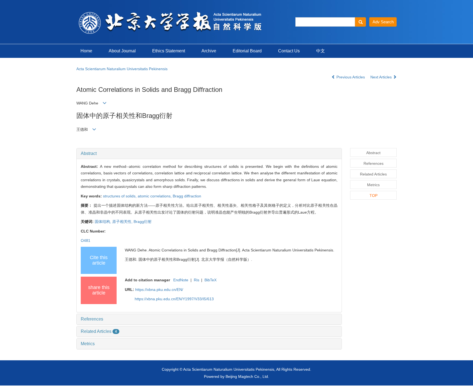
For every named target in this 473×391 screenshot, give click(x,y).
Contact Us (289, 51)
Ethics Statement (168, 51)
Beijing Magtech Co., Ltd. (247, 376)
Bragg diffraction (187, 196)
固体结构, (103, 221)
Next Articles (381, 77)
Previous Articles (350, 77)
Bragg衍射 (143, 221)
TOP (373, 195)
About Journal (122, 51)
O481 (85, 240)
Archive (208, 51)
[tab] (209, 153)
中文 (320, 51)
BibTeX (210, 280)
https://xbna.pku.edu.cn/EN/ (159, 289)
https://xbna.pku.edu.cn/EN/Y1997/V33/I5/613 (174, 299)
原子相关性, (123, 221)
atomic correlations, (155, 196)
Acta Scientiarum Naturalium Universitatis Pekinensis (122, 69)
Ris (196, 280)
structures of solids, (120, 196)
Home (86, 51)
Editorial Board (247, 51)
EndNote (180, 280)
